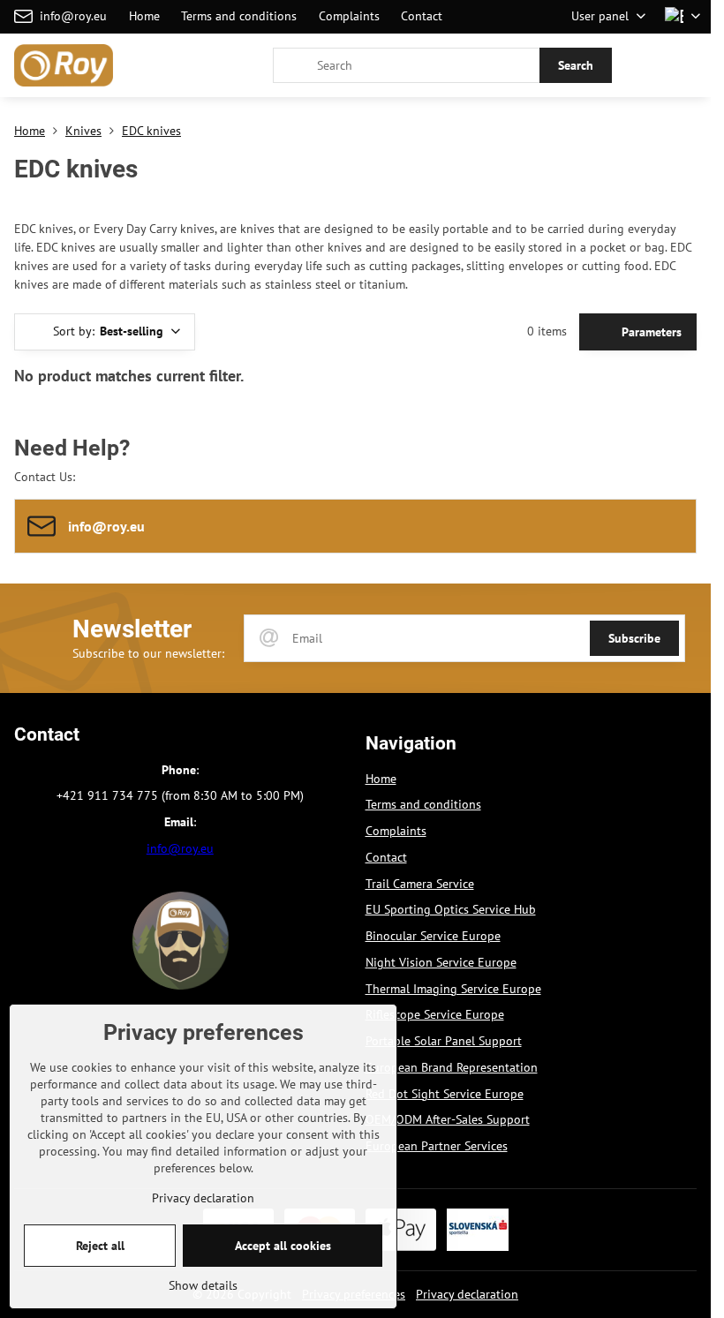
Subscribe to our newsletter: (148, 653)
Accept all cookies (283, 1246)
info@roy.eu (180, 848)
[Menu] (689, 65)
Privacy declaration (467, 1294)
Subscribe (634, 638)
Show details (203, 1285)
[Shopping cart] (647, 65)
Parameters (650, 332)
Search (575, 65)
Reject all (100, 1246)
